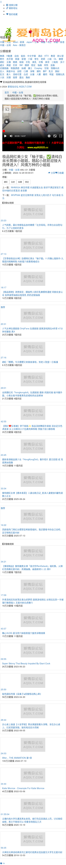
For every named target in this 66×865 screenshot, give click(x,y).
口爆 (26, 71)
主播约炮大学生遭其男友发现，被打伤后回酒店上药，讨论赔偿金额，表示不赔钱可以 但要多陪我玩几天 (32, 820)
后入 (2, 71)
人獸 (39, 74)
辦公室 (60, 55)
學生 (36, 58)
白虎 (26, 74)
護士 (30, 68)
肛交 (2, 74)
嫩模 (61, 58)
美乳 (34, 61)
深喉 (32, 71)
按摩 (15, 77)
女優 (32, 74)
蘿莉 (45, 74)
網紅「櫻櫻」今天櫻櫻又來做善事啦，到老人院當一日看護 (30, 361)
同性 (46, 65)
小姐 (49, 58)
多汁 (62, 61)
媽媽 (15, 61)
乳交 (51, 71)
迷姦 (52, 65)
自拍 (16, 55)
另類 (8, 77)
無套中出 (10, 71)
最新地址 (12, 8)
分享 (52, 172)
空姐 (46, 68)
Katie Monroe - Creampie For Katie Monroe (23, 788)
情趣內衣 (55, 68)
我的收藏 (12, 14)
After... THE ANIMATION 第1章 (17, 757)
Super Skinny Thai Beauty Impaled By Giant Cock (26, 663)
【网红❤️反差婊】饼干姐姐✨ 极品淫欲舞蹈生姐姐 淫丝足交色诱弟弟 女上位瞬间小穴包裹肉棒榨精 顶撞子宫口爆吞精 (32, 427)
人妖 (2, 77)
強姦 (40, 65)
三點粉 (55, 61)
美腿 (8, 65)
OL (55, 58)
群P (45, 71)
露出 (21, 77)
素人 (8, 74)
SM (21, 65)
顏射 (57, 71)
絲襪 (23, 68)
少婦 (30, 58)
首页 (7, 92)
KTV (47, 55)
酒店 (40, 55)
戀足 (33, 65)
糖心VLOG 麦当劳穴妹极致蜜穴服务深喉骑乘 (23, 632)
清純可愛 (17, 74)
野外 (2, 58)
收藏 (60, 172)
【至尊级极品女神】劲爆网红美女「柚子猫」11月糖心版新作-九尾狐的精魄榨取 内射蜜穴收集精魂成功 (32, 260)
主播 (8, 61)
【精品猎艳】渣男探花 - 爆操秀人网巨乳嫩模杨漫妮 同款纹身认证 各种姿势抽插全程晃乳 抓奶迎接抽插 (32, 293)
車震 (17, 58)
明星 (51, 74)
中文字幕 (31, 55)
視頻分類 (12, 4)
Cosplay (38, 68)
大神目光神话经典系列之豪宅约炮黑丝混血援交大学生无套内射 (32, 852)
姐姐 (21, 61)
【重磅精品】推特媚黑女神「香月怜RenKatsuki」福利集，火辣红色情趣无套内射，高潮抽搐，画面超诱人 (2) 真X (32, 567)
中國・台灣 (5, 45)
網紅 (2, 61)
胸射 (28, 77)
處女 (2, 65)
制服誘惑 (15, 68)
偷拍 (23, 55)
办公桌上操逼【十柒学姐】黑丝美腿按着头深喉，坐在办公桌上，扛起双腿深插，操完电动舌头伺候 (31, 726)
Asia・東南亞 (19, 45)
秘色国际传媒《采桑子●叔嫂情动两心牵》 (22, 693)
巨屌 (15, 65)
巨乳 (28, 61)
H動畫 (9, 55)
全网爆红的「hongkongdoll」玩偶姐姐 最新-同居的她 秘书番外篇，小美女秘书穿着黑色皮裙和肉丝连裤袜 (32, 394)
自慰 (19, 71)
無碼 (2, 55)
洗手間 (9, 58)
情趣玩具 (60, 74)
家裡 (23, 58)
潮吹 (39, 71)
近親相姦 (4, 68)
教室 (53, 55)
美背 (47, 61)
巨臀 (41, 61)
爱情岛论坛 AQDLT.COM (20, 86)
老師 (43, 58)
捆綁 (27, 65)
